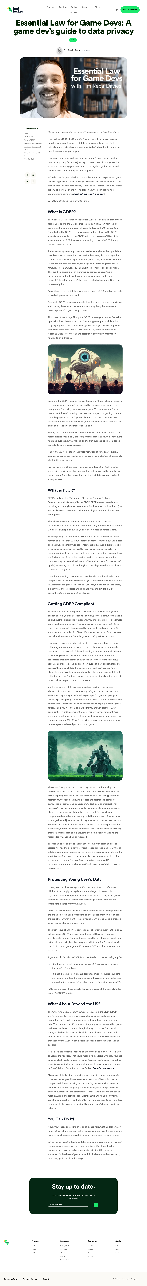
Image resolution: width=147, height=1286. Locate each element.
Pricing (74, 7)
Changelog (63, 1256)
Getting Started (65, 1246)
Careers (90, 1249)
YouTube (118, 1253)
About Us (91, 1246)
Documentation (64, 1260)
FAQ (33, 1253)
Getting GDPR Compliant (33, 143)
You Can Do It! (29, 159)
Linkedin (118, 1246)
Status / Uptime (10, 1279)
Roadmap (91, 1256)
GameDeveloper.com (103, 1068)
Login (116, 9)
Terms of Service (30, 1279)
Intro (26, 133)
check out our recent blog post (88, 194)
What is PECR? (29, 140)
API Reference (64, 1253)
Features (50, 7)
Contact (73, 12)
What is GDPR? (29, 136)
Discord (118, 1249)
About (97, 7)
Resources (86, 7)
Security (46, 1279)
